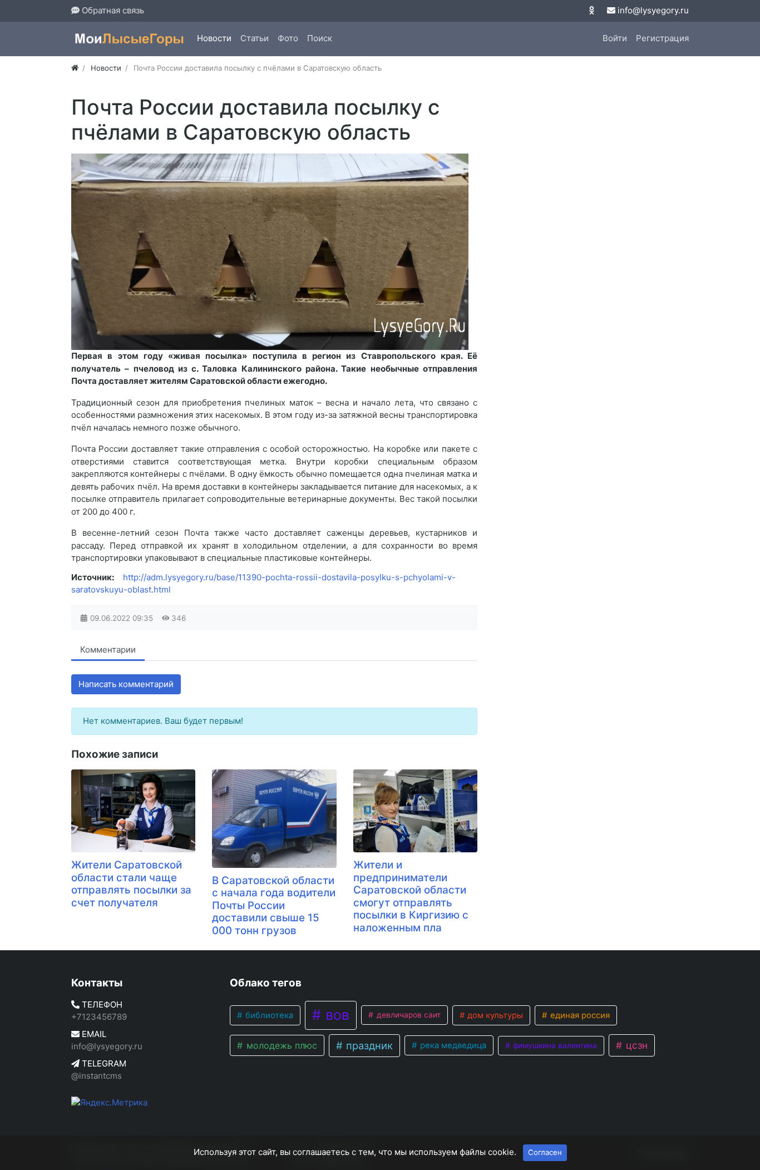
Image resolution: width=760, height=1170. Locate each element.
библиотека (268, 1015)
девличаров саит (407, 1014)
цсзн (635, 1045)
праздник (368, 1045)
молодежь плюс (280, 1045)
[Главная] (74, 67)
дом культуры (494, 1015)
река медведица (452, 1045)
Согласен (545, 1152)
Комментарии (108, 649)
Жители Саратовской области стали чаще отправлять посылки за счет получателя (131, 883)
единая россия (579, 1015)
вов (335, 1014)
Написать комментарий (126, 684)
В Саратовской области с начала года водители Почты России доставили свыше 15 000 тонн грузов (273, 905)
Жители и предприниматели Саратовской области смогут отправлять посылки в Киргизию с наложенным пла (410, 896)
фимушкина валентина (554, 1045)
